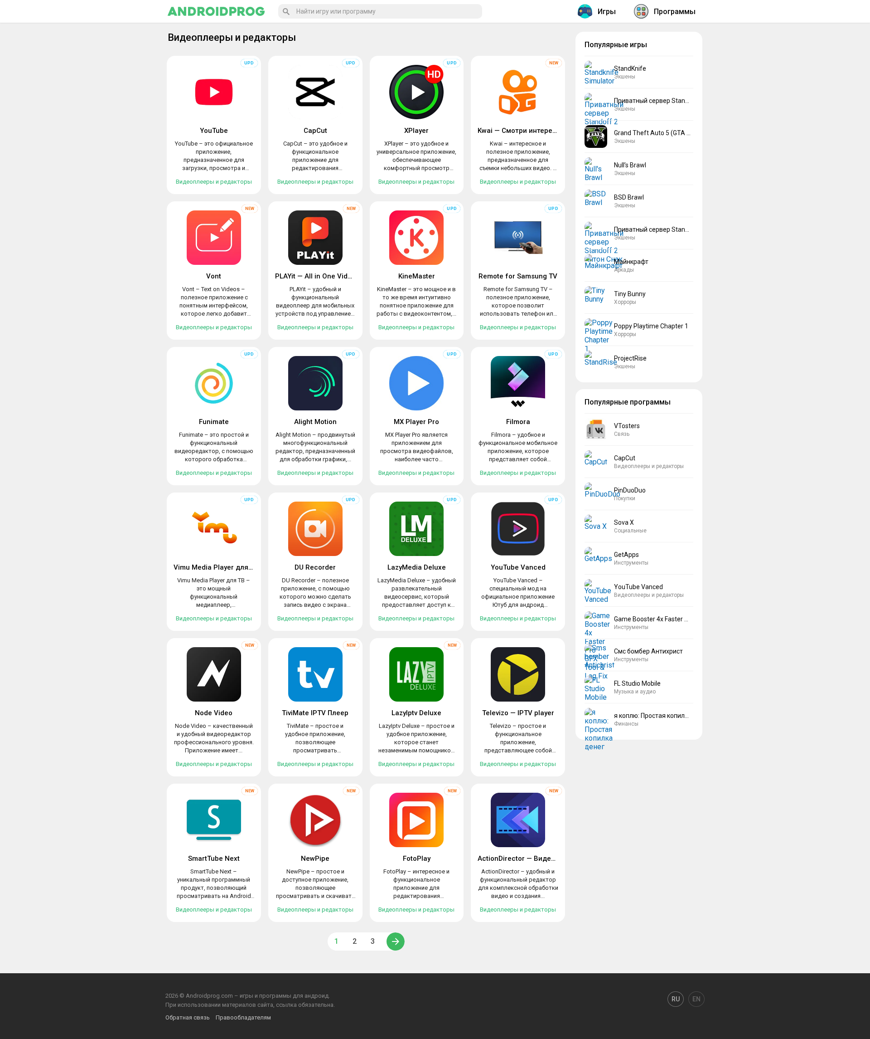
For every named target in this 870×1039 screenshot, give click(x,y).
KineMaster (416, 276)
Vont (213, 276)
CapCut (315, 131)
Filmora (518, 422)
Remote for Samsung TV (517, 276)
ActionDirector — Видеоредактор (532, 858)
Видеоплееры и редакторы (214, 181)
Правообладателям (243, 1017)
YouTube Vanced (518, 567)
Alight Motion (315, 422)
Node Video (213, 713)
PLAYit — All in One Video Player (326, 276)
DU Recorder (315, 567)
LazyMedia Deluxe (416, 567)
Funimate (214, 422)
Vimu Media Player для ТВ (216, 567)
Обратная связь (187, 1017)
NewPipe (315, 858)
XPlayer (416, 131)
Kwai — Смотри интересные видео (535, 131)
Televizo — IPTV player (518, 713)
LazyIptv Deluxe (416, 713)
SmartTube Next (214, 858)
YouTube (214, 131)
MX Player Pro (416, 422)
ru (676, 999)
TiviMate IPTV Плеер (315, 713)
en (696, 999)
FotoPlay (416, 858)
